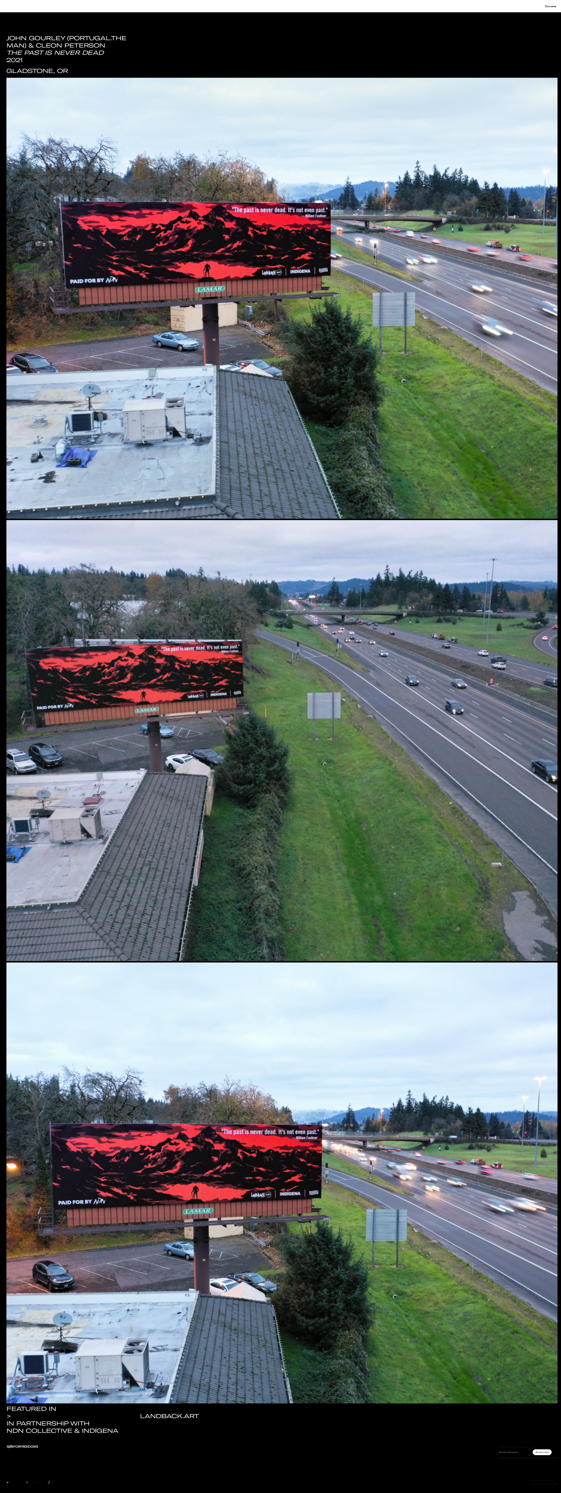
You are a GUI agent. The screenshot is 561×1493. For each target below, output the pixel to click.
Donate (550, 6)
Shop (156, 6)
